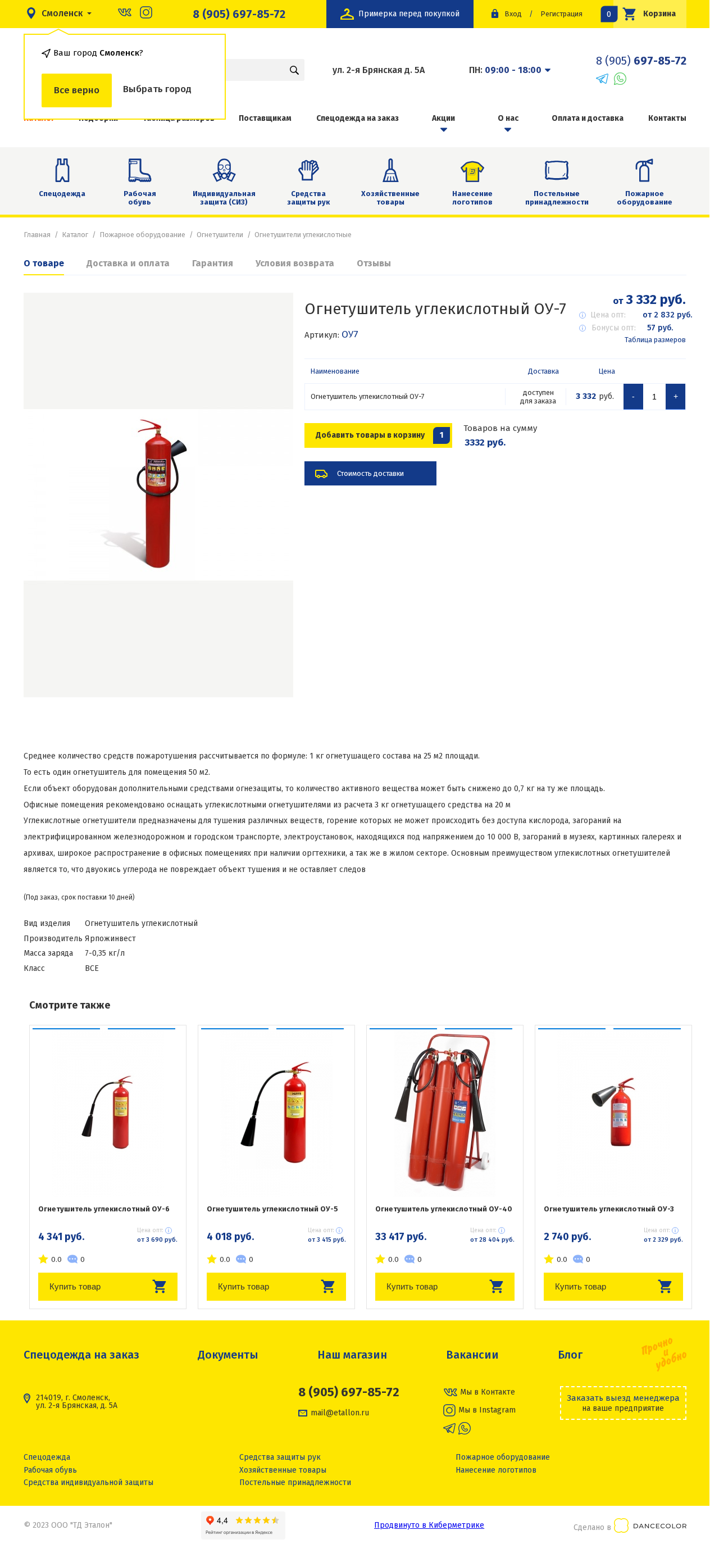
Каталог (75, 234)
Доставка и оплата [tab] (128, 263)
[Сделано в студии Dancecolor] (650, 1527)
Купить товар (75, 1286)
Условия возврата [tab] (295, 263)
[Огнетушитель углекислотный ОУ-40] (445, 1112)
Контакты (667, 118)
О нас (508, 118)
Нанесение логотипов (472, 198)
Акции (443, 118)
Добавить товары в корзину (379, 435)
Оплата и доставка (588, 118)
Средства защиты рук (308, 198)
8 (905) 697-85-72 (239, 14)
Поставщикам (265, 118)
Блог (570, 1354)
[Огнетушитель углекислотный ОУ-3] (613, 1112)
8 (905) (641, 60)
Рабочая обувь (140, 198)
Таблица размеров (655, 339)
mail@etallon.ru (340, 1413)
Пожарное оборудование (644, 198)
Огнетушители (220, 234)
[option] (158, 495)
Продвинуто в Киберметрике (429, 1525)
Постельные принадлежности (557, 198)
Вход (513, 14)
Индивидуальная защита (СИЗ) (224, 198)
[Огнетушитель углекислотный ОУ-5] (276, 1112)
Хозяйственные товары (390, 198)
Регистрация (561, 14)
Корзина (644, 14)
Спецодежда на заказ (357, 118)
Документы (228, 1354)
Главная (37, 234)
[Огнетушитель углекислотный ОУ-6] (108, 1112)
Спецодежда (62, 193)
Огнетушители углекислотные (303, 234)
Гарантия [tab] (212, 263)
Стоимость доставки (370, 473)
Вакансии (472, 1354)
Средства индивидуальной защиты (88, 1482)
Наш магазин (352, 1354)
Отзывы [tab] (374, 263)
